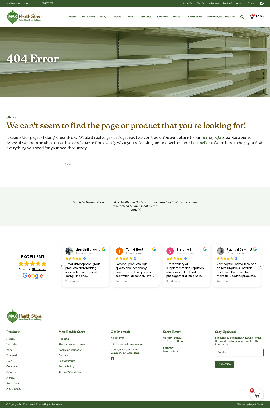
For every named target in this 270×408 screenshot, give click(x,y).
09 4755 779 (47, 3)
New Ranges (214, 17)
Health (10, 339)
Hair (9, 361)
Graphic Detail (256, 404)
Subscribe (225, 364)
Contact (251, 3)
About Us (187, 3)
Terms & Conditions (70, 372)
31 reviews (39, 269)
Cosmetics (12, 367)
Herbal (10, 378)
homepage (211, 138)
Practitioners (14, 383)
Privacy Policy (67, 361)
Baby (9, 350)
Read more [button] (72, 281)
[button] (72, 17)
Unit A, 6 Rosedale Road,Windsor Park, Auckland (125, 351)
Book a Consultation (233, 3)
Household (12, 344)
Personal (11, 356)
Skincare (11, 372)
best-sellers (201, 143)
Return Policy (66, 367)
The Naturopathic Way (208, 3)
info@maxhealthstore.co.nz (20, 3)
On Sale (229, 17)
